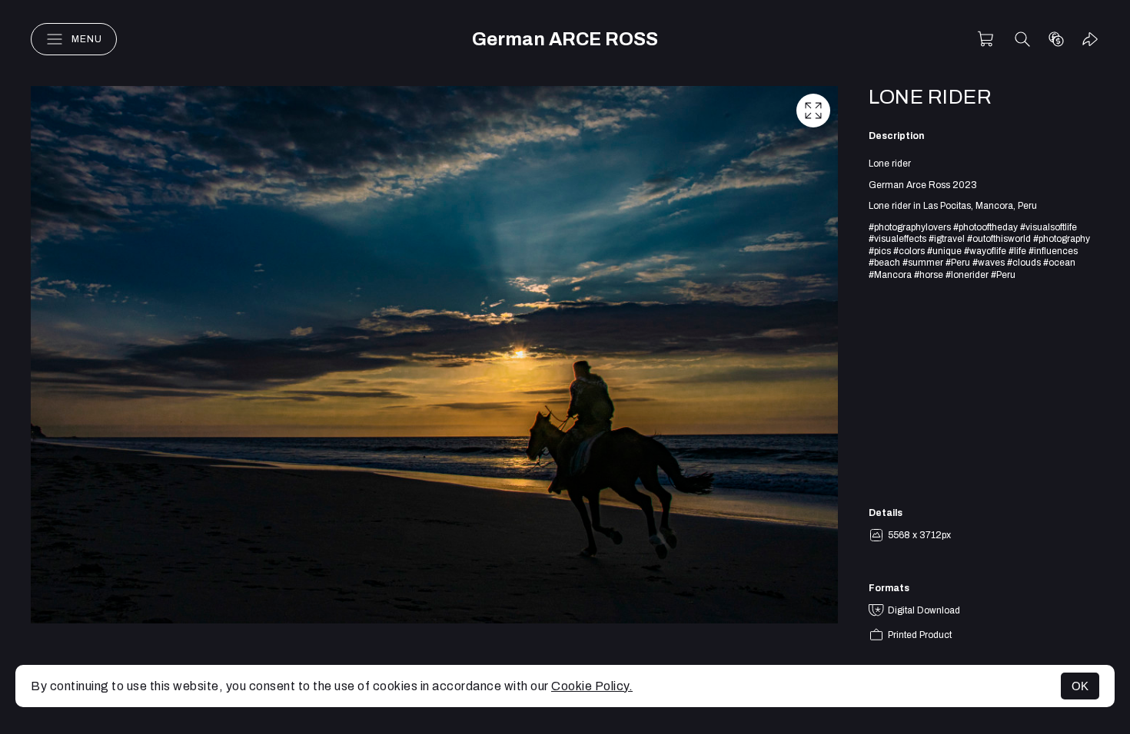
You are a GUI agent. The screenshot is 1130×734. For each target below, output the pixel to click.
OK (1080, 686)
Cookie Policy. (592, 686)
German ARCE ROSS (565, 39)
